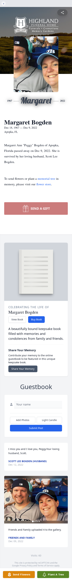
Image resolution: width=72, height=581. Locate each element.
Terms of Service (45, 565)
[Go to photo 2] (35, 521)
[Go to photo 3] (37, 521)
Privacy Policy (26, 565)
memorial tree (46, 178)
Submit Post (36, 428)
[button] (36, 499)
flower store (43, 184)
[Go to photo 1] (33, 521)
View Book (17, 319)
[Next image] (64, 500)
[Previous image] (8, 500)
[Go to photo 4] (39, 521)
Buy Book (36, 319)
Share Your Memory (22, 368)
